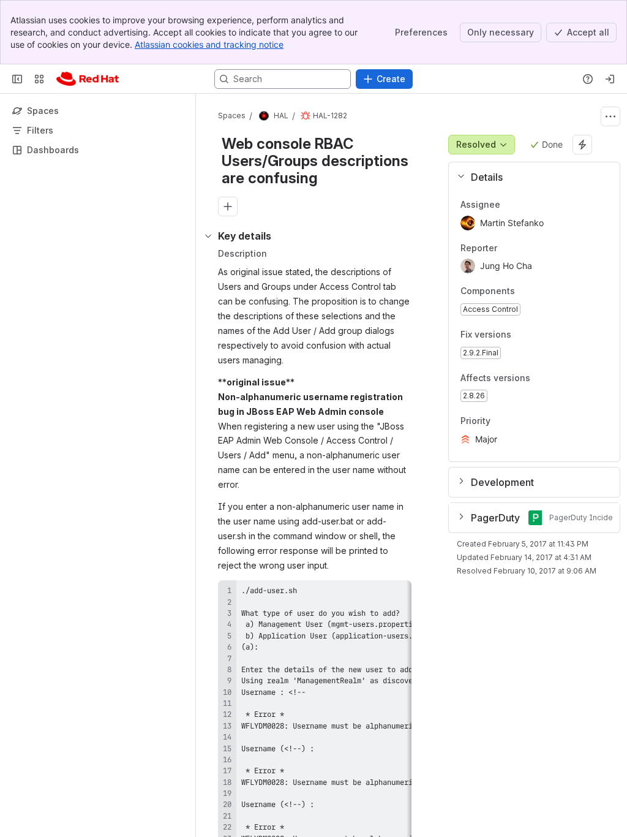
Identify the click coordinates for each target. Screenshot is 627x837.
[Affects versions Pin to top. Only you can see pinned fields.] (557, 378)
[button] (529, 177)
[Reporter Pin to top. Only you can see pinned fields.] (507, 248)
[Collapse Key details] (208, 236)
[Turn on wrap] (375, 594)
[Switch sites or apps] (39, 79)
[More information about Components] (527, 292)
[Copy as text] (397, 594)
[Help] (588, 79)
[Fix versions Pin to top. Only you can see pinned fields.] (538, 334)
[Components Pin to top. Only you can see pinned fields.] (542, 292)
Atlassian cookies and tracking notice (209, 44)
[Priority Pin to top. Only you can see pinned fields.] (517, 421)
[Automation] (582, 144)
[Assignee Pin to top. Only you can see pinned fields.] (510, 205)
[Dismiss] (257, 740)
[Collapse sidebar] (17, 79)
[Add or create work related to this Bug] (228, 206)
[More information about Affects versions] (542, 379)
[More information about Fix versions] (523, 335)
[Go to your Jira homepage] (87, 79)
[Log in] (610, 79)
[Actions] (610, 116)
